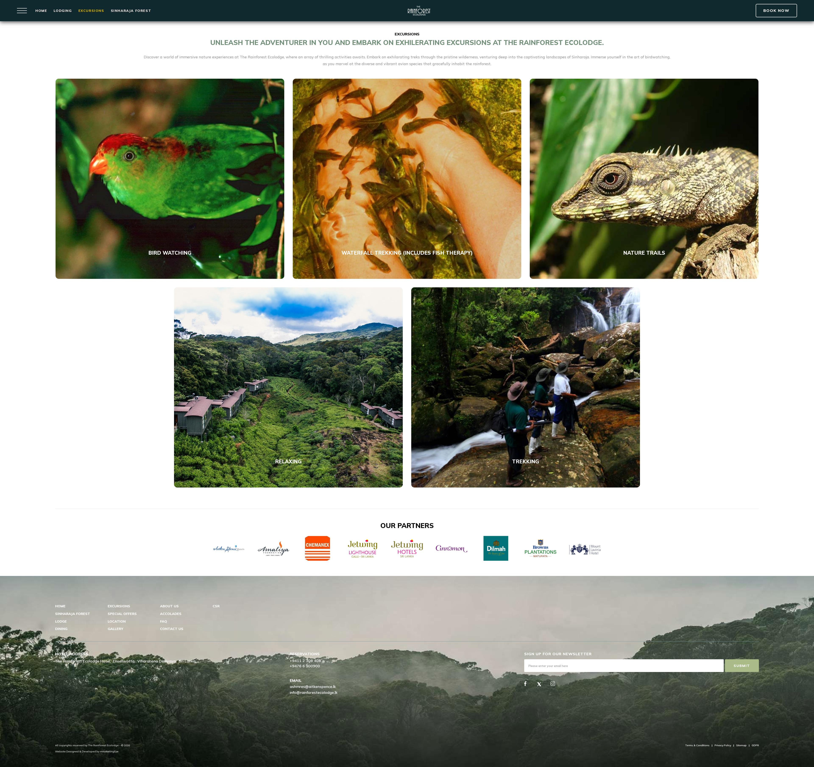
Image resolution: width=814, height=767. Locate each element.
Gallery (115, 629)
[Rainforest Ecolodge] (419, 10)
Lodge (61, 621)
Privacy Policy (723, 745)
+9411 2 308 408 (305, 660)
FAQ (163, 621)
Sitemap (741, 745)
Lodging (63, 10)
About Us (169, 606)
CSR (216, 606)
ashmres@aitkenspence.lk (313, 687)
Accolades (170, 614)
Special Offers (122, 614)
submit (742, 666)
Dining (61, 629)
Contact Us (171, 629)
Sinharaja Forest (131, 10)
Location (117, 621)
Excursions (91, 10)
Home (41, 10)
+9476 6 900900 (305, 666)
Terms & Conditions (697, 745)
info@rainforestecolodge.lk (313, 692)
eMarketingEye (109, 751)
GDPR (755, 745)
